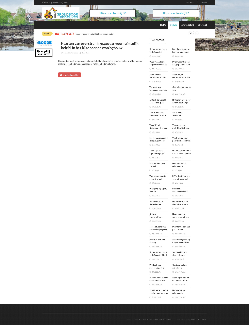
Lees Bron (85, 53)
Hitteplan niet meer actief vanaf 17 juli (181, 101)
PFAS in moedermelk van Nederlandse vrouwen (158, 280)
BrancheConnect (145, 319)
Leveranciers (187, 25)
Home (163, 25)
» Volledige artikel (70, 74)
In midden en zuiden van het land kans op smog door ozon (158, 293)
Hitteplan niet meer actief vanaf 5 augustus (158, 52)
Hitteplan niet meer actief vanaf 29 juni (158, 253)
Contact (204, 3)
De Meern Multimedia (162, 319)
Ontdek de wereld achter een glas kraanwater (157, 103)
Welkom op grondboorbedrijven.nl (55, 3)
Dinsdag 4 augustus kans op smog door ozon (181, 52)
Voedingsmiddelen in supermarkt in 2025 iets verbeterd (181, 280)
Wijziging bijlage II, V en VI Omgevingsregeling (158, 192)
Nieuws (173, 25)
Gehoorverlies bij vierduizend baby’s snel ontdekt (180, 204)
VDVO (193, 319)
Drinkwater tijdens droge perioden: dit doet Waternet (181, 65)
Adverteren (190, 3)
